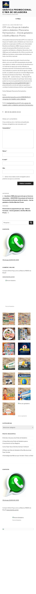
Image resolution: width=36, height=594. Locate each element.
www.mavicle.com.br (9, 277)
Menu (19, 18)
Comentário (7, 128)
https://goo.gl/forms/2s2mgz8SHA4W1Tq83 (16, 83)
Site (4, 168)
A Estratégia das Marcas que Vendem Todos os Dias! (18, 455)
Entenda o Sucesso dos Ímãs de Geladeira (15, 438)
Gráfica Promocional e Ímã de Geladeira (17, 11)
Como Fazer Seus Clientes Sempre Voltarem (16, 447)
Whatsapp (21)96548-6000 (11, 260)
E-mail (5, 159)
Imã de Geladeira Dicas (13, 112)
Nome (5, 151)
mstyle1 (20, 24)
